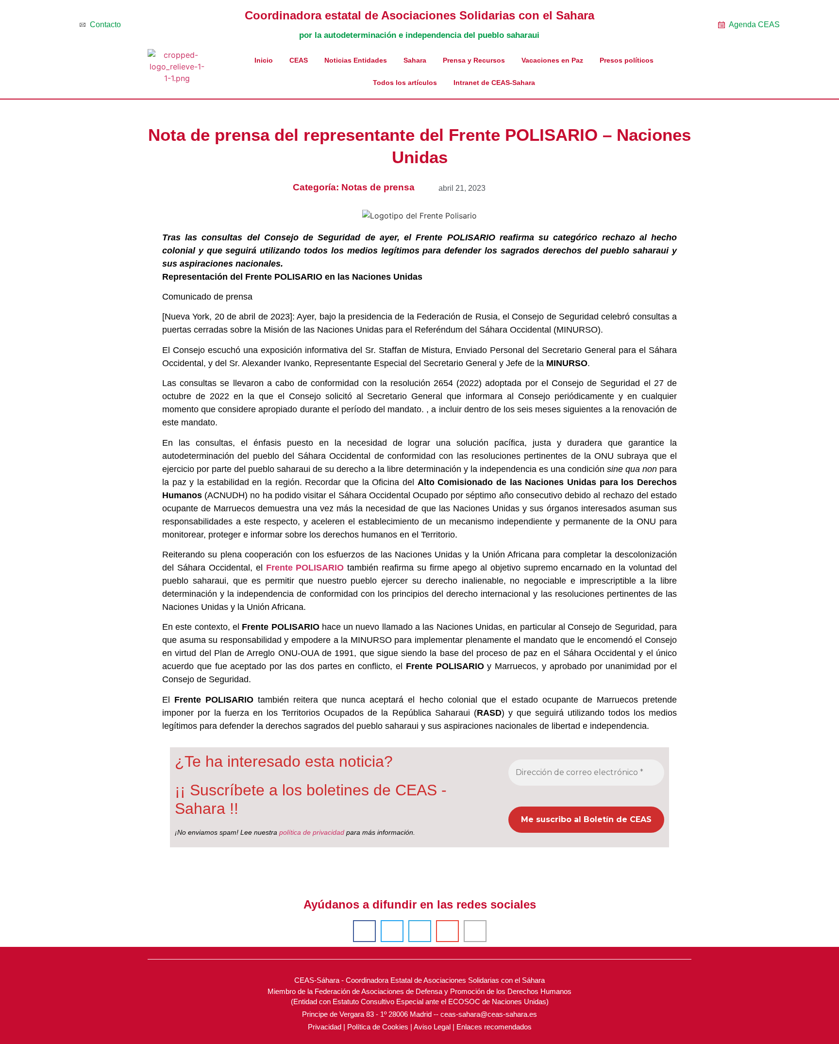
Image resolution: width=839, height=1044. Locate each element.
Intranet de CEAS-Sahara (494, 82)
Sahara (414, 60)
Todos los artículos (405, 82)
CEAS (298, 60)
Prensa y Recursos (474, 60)
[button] (364, 931)
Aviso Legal (432, 1027)
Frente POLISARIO (305, 568)
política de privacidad (311, 832)
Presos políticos (627, 60)
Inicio (263, 60)
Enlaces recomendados (494, 1027)
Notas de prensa (378, 187)
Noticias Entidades (355, 60)
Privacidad (324, 1027)
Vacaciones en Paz (552, 60)
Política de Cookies (377, 1027)
